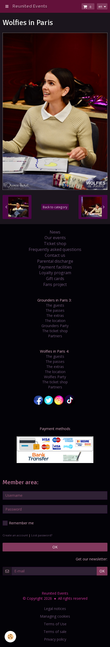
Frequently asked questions (55, 249)
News (55, 232)
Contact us (55, 255)
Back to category (55, 207)
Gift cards (55, 278)
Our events (55, 237)
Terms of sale (55, 631)
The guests (55, 305)
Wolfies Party (55, 376)
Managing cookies (55, 616)
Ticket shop (55, 243)
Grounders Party (55, 325)
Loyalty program (55, 272)
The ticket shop (55, 330)
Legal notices (55, 608)
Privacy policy (55, 639)
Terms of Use (55, 623)
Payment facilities (55, 267)
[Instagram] (58, 399)
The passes (55, 310)
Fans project (55, 284)
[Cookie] (10, 636)
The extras (55, 315)
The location (55, 320)
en (100, 6)
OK (55, 547)
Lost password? (41, 535)
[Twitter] (48, 399)
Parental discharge (55, 261)
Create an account (15, 535)
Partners (55, 335)
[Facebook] (38, 399)
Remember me (21, 523)
